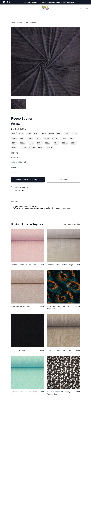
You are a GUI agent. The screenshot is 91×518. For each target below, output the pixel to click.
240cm (31, 143)
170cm (38, 138)
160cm (30, 138)
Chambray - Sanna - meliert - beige (60, 265)
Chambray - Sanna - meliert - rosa (23, 265)
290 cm (73, 143)
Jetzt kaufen (63, 179)
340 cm (49, 147)
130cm (75, 133)
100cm (51, 133)
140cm (14, 138)
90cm (44, 133)
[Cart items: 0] (87, 8)
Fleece (19, 22)
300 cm (14, 147)
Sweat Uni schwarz (18, 350)
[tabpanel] (45, 61)
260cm (47, 143)
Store (13, 22)
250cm (39, 143)
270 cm (56, 143)
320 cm (32, 147)
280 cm (65, 143)
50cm (14, 133)
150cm (22, 138)
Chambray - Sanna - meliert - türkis (24, 392)
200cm (63, 138)
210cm (71, 138)
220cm (14, 143)
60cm (21, 133)
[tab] (18, 104)
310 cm (23, 147)
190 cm (54, 138)
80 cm (36, 133)
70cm (29, 133)
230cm (22, 143)
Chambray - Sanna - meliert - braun (60, 350)
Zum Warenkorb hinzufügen (28, 179)
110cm (59, 133)
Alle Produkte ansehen (72, 224)
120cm (67, 133)
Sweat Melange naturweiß (20, 306)
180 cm (46, 138)
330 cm (40, 147)
